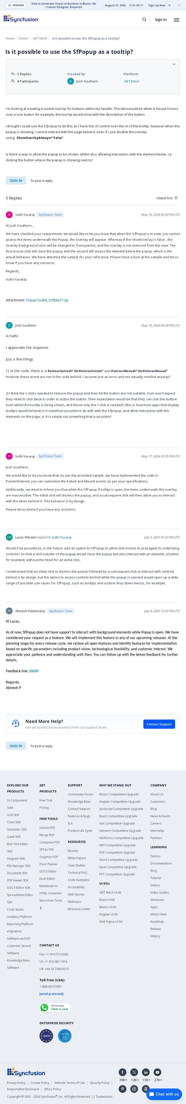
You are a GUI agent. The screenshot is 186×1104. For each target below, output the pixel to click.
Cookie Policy (40, 1083)
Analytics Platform (19, 917)
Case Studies (76, 865)
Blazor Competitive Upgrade (119, 794)
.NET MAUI (39, 38)
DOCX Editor (48, 871)
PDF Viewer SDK (17, 880)
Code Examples (78, 880)
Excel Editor (47, 879)
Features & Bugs (79, 816)
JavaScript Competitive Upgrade (121, 809)
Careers (155, 823)
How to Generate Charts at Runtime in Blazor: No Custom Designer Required (63, 5)
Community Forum (80, 794)
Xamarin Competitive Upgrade (120, 831)
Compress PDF (49, 842)
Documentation (161, 863)
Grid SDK (13, 815)
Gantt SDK (14, 837)
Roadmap (157, 922)
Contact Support (159, 724)
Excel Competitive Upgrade (118, 867)
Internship (157, 831)
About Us (156, 794)
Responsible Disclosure (23, 1089)
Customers (157, 802)
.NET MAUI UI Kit (110, 892)
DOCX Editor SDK (18, 888)
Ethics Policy (53, 1089)
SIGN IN (16, 746)
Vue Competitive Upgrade (117, 823)
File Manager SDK (19, 866)
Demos (155, 856)
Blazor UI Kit (107, 907)
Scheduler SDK (17, 829)
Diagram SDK (16, 858)
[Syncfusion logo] (21, 18)
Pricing (44, 808)
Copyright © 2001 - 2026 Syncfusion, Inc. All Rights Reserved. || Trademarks (59, 1097)
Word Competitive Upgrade (118, 860)
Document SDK (17, 873)
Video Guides (159, 892)
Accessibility (76, 887)
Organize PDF (48, 857)
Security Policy (99, 1083)
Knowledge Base (79, 802)
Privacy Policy (16, 1083)
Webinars (74, 902)
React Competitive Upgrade (118, 816)
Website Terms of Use (69, 1083)
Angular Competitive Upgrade (119, 802)
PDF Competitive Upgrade (117, 852)
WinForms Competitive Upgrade (121, 838)
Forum (23, 38)
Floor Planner (48, 864)
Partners (156, 838)
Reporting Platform (20, 924)
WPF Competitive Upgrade (117, 845)
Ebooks (73, 851)
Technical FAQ (77, 873)
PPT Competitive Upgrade (117, 874)
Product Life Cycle (80, 831)
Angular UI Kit (108, 914)
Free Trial (45, 800)
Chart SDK (14, 822)
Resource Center (79, 909)
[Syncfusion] (26, 1071)
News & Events (160, 816)
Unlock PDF (47, 828)
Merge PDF (46, 835)
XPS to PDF (46, 850)
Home (10, 38)
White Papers (77, 858)
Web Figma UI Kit (110, 922)
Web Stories (76, 894)
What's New (158, 914)
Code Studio (15, 909)
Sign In (161, 19)
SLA (70, 823)
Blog (153, 809)
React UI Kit (107, 900)
